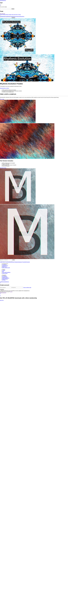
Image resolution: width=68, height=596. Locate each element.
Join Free (15, 14)
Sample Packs (5, 16)
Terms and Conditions (6, 272)
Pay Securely (2, 13)
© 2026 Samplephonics (4, 281)
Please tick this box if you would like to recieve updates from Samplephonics (15, 290)
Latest (1, 16)
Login (13, 14)
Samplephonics (3, 0)
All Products (4, 276)
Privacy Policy (4, 273)
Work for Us (4, 266)
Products (4, 14)
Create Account (5, 265)
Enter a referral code (6, 267)
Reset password (3, 292)
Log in (11, 291)
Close (19, 14)
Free (23, 16)
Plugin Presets (10, 16)
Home (1, 14)
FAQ (3, 271)
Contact (9, 14)
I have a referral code (27, 287)
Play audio (2, 99)
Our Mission (4, 264)
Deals (21, 16)
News (7, 14)
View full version (3, 167)
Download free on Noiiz (4, 88)
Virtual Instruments (16, 16)
